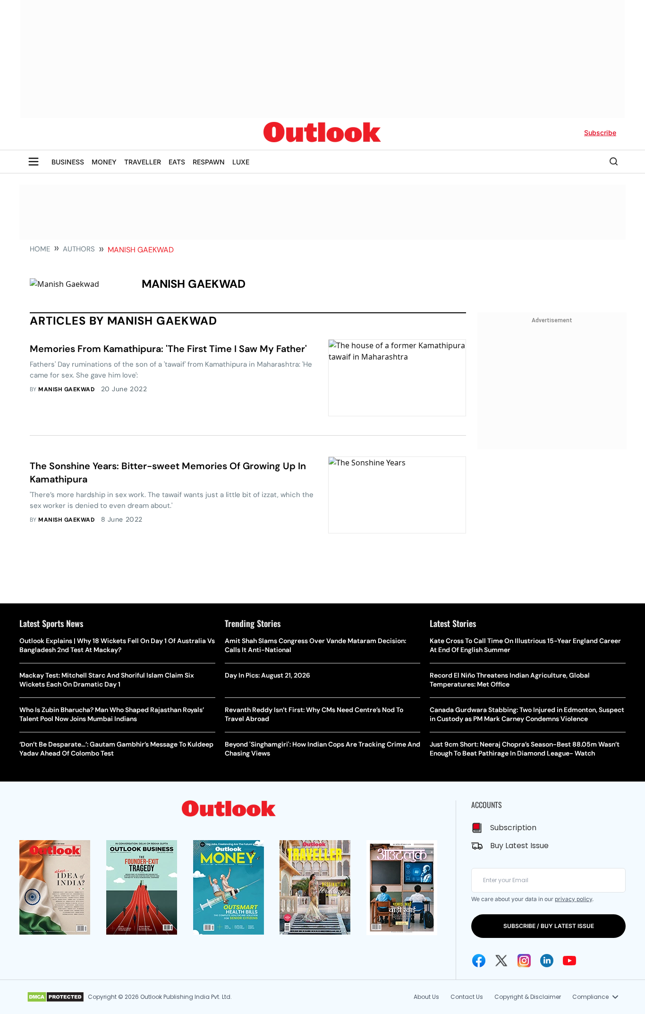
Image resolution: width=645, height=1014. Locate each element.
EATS (177, 162)
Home (40, 249)
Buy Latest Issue (519, 845)
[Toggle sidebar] (33, 161)
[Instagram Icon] (524, 960)
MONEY (104, 162)
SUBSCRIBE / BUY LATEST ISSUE (548, 925)
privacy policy (573, 898)
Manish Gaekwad (66, 389)
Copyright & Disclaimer (527, 997)
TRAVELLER (142, 162)
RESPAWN (209, 162)
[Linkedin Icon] (546, 960)
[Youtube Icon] (569, 960)
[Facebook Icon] (478, 960)
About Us (426, 997)
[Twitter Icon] (501, 960)
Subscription (513, 827)
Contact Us (466, 997)
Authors (79, 249)
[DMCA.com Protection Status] (55, 997)
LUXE (240, 162)
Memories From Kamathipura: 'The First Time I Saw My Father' (168, 349)
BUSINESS (67, 162)
